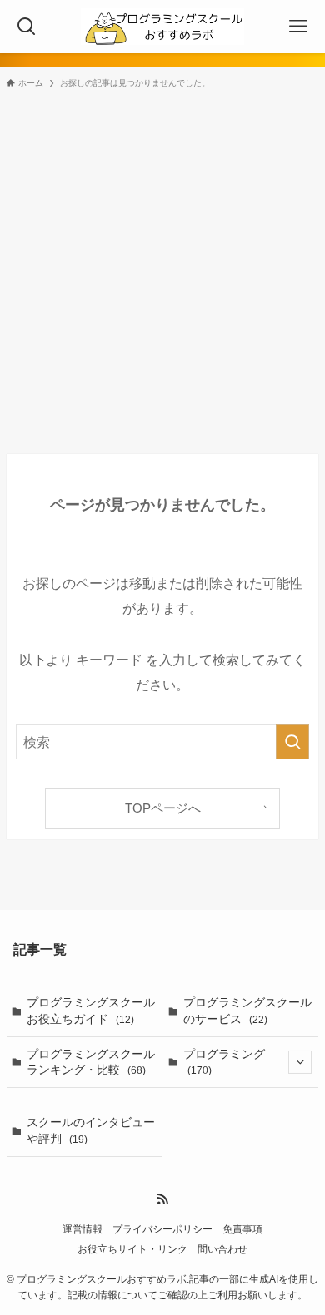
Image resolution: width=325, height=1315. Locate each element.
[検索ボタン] (26, 26)
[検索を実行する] (292, 742)
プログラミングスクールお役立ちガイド (91, 1011)
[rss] (162, 1199)
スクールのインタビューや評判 (91, 1130)
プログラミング (224, 1061)
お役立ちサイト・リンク (133, 1248)
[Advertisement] (162, 270)
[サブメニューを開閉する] (300, 1062)
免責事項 (242, 1229)
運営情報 (82, 1229)
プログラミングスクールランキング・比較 (91, 1062)
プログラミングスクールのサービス (247, 1011)
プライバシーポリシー (162, 1229)
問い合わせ (223, 1248)
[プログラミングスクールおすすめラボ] (162, 26)
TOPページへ (163, 808)
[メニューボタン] (298, 26)
